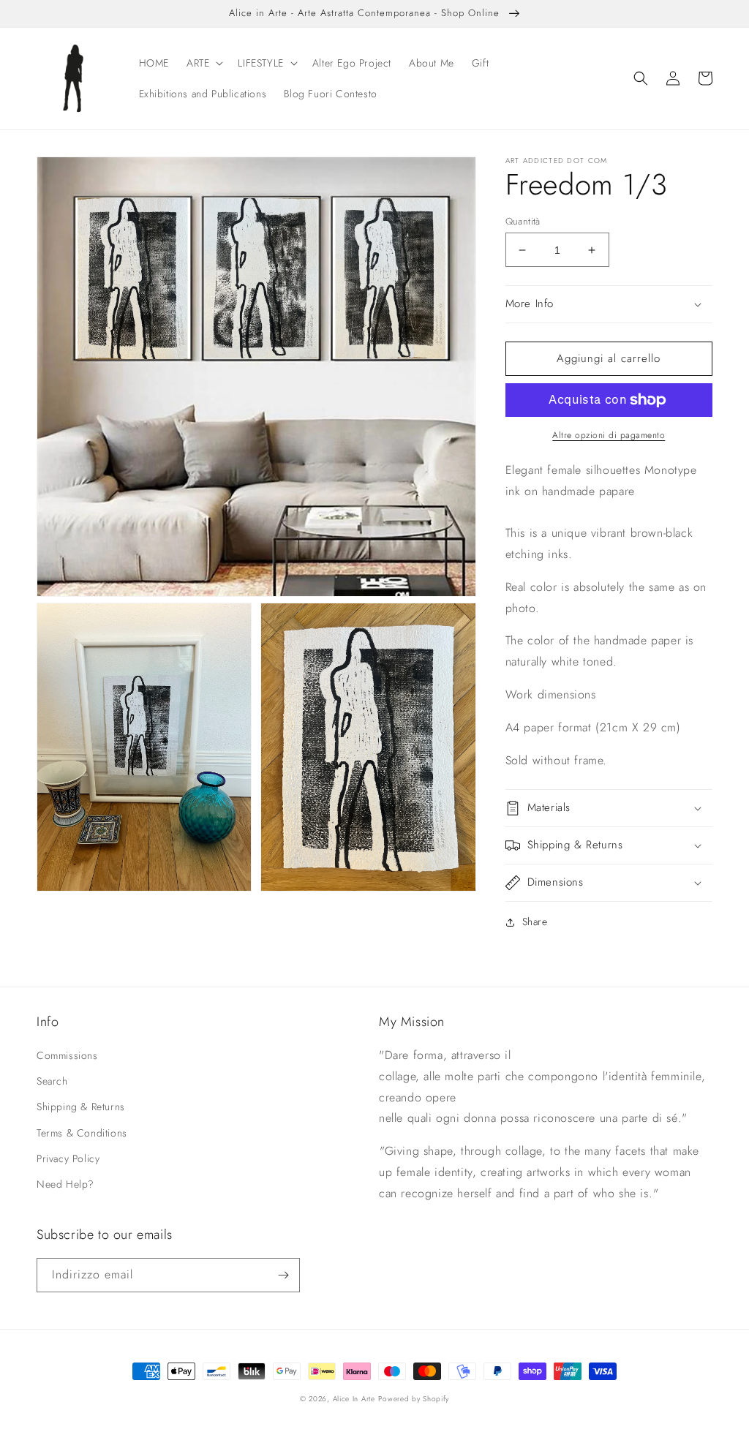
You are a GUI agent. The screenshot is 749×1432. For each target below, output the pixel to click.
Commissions (67, 1055)
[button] (203, 63)
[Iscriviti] (283, 1275)
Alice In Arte (354, 1398)
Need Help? (65, 1184)
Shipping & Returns (81, 1106)
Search (52, 1081)
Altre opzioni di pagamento (608, 435)
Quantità (523, 221)
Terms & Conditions (82, 1133)
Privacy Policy (68, 1158)
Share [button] (535, 921)
